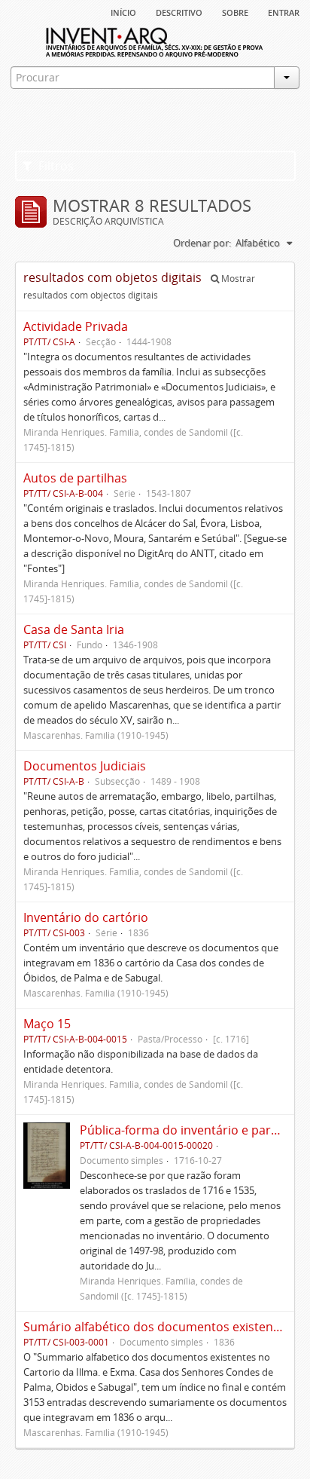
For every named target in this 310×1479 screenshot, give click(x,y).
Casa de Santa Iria (73, 629)
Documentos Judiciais (84, 766)
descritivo (179, 11)
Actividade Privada (75, 326)
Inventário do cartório (85, 917)
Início (123, 11)
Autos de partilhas (75, 478)
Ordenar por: (202, 243)
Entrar (283, 11)
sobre (235, 11)
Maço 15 (47, 1023)
